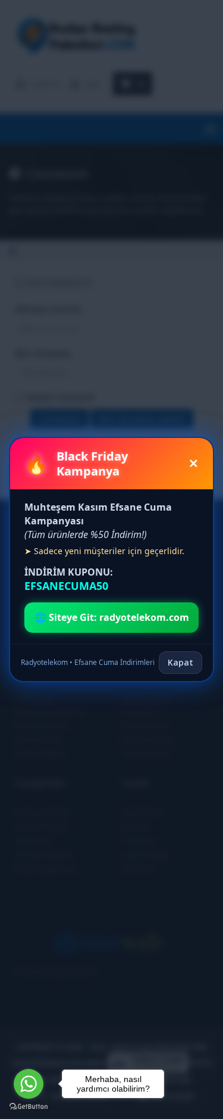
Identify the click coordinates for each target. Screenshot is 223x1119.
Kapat (180, 662)
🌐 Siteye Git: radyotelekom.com (111, 617)
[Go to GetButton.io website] (29, 1107)
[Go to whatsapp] (28, 1084)
